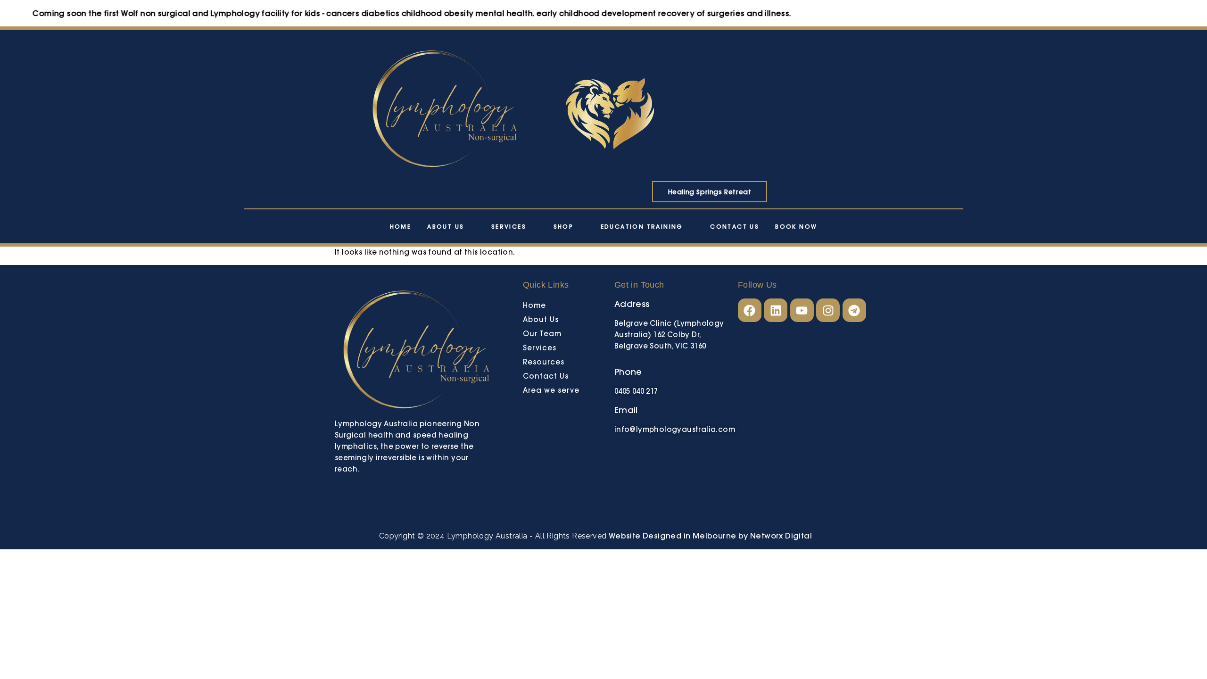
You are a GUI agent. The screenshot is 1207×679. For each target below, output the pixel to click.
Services (508, 226)
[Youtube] (802, 310)
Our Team (542, 333)
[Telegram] (854, 310)
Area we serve (551, 390)
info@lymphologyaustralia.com (674, 429)
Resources (543, 361)
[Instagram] (828, 310)
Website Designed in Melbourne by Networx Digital (709, 535)
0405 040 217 (636, 391)
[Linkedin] (775, 310)
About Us (445, 226)
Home (401, 226)
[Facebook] (749, 310)
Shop (564, 226)
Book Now (796, 226)
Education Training (642, 226)
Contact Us (734, 226)
